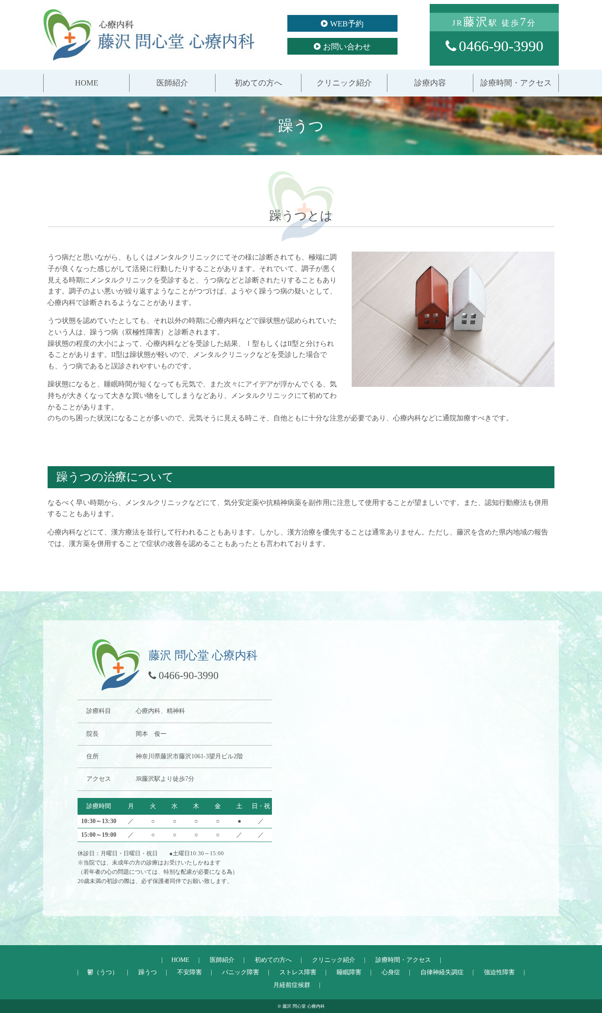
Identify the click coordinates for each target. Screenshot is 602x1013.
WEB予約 (347, 23)
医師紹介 (172, 82)
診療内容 (430, 82)
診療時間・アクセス (516, 82)
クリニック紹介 (344, 82)
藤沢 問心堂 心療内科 (149, 35)
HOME (86, 82)
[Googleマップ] (431, 763)
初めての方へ (258, 82)
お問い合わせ (347, 46)
